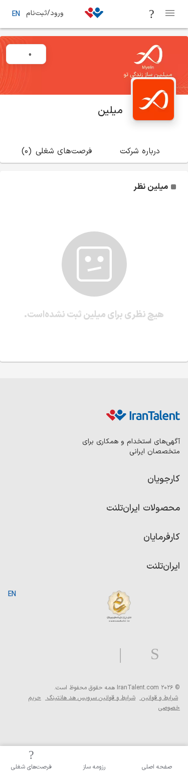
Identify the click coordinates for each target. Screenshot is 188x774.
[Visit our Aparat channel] (100, 654)
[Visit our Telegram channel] (116, 654)
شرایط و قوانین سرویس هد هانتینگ (90, 697)
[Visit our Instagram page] (150, 654)
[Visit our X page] (132, 654)
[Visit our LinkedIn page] (169, 654)
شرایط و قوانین (158, 697)
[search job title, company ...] (152, 14)
